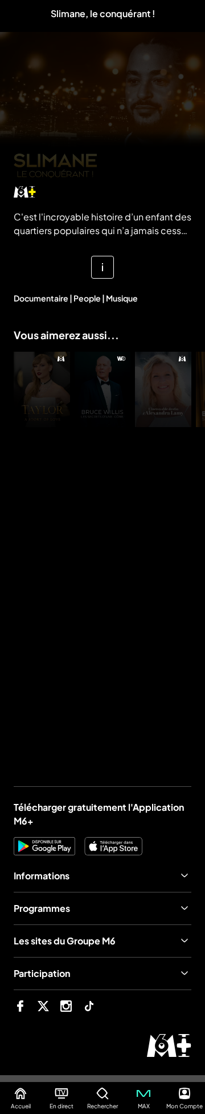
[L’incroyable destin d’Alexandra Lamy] (163, 389)
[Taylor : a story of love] (42, 389)
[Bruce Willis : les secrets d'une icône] (103, 389)
